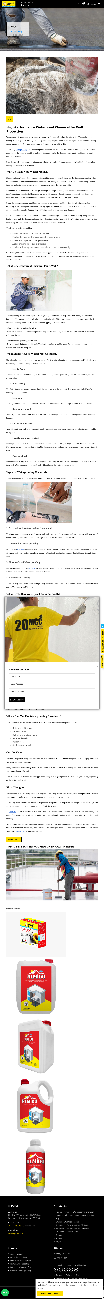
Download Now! (17, 700)
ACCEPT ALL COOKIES (50, 1293)
